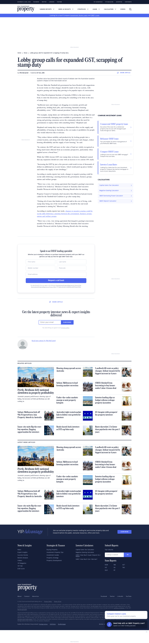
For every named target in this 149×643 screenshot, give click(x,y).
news (25, 53)
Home (19, 53)
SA (114, 567)
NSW (106, 564)
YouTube (128, 596)
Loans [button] (95, 9)
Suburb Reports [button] (46, 9)
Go (128, 554)
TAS (123, 567)
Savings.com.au (43, 624)
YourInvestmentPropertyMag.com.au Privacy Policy (43, 287)
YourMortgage (62, 624)
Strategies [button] (82, 9)
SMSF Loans (95, 15)
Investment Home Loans (78, 15)
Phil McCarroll (24, 73)
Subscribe (67, 322)
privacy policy (65, 327)
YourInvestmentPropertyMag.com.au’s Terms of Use (68, 285)
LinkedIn (120, 596)
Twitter (112, 596)
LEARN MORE (124, 531)
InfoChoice (53, 624)
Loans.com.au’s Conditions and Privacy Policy (69, 287)
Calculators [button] (109, 9)
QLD (106, 570)
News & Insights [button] (64, 9)
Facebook (104, 596)
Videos (122, 9)
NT (114, 570)
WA (115, 564)
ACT (123, 564)
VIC (106, 567)
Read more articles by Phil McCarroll (44, 341)
